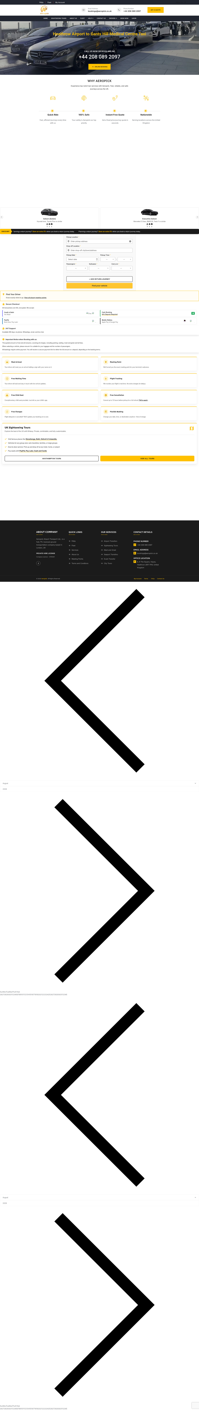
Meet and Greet (110, 550)
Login (134, 18)
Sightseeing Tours (58, 18)
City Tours (108, 563)
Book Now (124, 18)
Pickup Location (72, 237)
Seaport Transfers (111, 554)
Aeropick (44, 578)
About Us (73, 18)
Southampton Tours (51, 458)
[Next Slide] (197, 217)
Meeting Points (77, 559)
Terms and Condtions (80, 563)
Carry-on (115, 264)
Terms (146, 578)
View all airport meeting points (35, 297)
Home (45, 18)
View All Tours (147, 458)
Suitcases (93, 264)
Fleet (49, 2)
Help (90, 18)
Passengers (71, 264)
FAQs (41, 2)
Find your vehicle (99, 286)
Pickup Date (71, 255)
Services (75, 550)
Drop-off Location (73, 246)
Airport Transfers (110, 541)
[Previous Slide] (2, 217)
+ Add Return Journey (99, 279)
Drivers (112, 18)
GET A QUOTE (155, 10)
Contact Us (101, 18)
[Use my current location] (130, 241)
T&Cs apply (143, 400)
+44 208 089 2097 (132, 11)
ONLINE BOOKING (100, 67)
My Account (60, 2)
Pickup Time (105, 255)
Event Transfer (109, 559)
